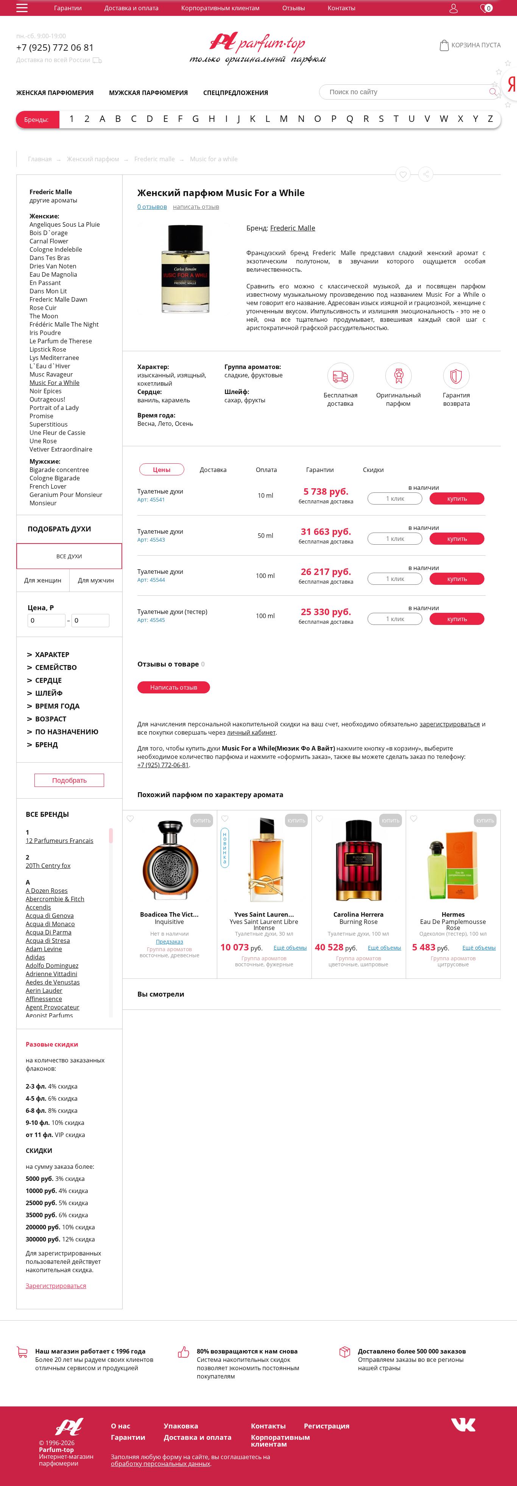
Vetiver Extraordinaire (61, 449)
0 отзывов (152, 206)
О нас (120, 1425)
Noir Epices (46, 391)
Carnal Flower (49, 241)
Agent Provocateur (52, 1007)
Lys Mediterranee (54, 358)
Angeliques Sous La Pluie (65, 224)
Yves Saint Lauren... (264, 914)
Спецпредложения (235, 93)
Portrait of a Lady (54, 407)
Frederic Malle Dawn (58, 299)
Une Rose (43, 441)
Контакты (341, 8)
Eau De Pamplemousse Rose (453, 925)
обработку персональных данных (160, 1464)
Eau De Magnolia (53, 274)
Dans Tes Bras (50, 258)
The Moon (44, 316)
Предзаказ (169, 941)
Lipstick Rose (48, 349)
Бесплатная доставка (341, 399)
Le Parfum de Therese (61, 341)
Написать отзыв (173, 687)
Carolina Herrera (358, 914)
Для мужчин (96, 580)
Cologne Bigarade (55, 478)
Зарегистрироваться (56, 1286)
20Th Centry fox (48, 865)
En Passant (45, 283)
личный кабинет (251, 732)
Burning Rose (358, 922)
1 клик (395, 498)
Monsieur (43, 503)
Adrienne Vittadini (51, 974)
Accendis (38, 907)
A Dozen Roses (47, 890)
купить (457, 498)
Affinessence (44, 999)
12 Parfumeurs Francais (59, 840)
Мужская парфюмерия (148, 93)
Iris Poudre (45, 333)
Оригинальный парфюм (398, 399)
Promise (41, 416)
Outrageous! (47, 399)
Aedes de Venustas (53, 982)
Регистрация (327, 1425)
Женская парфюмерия (55, 93)
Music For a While (54, 383)
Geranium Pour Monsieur (66, 495)
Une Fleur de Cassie (58, 432)
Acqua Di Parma (49, 932)
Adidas (35, 957)
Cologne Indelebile (56, 249)
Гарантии (68, 8)
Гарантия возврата (456, 399)
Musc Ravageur (51, 374)
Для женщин (42, 580)
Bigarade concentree (59, 470)
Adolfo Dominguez (52, 965)
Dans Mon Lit (48, 291)
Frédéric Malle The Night (64, 324)
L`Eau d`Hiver (50, 366)
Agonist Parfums (49, 1015)
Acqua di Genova (50, 915)
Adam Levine (44, 949)
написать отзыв (196, 206)
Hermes (453, 914)
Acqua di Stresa (48, 940)
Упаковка (181, 1425)
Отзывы (293, 8)
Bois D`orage (49, 233)
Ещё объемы (290, 947)
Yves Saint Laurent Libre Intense (264, 925)
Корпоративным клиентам (220, 8)
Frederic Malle (292, 227)
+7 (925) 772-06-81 (163, 765)
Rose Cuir (43, 308)
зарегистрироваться (450, 724)
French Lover (48, 486)
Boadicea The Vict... (169, 914)
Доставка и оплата (131, 8)
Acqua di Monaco (50, 924)
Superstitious (49, 424)
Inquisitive (169, 922)
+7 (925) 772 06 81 (55, 47)
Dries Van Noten (53, 266)
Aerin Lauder (44, 990)
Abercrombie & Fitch (55, 899)
